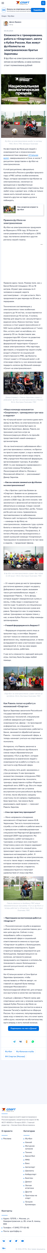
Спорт (4, 16)
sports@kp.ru (16, 1231)
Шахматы (29, 1171)
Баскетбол (30, 1156)
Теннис (28, 1152)
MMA (27, 1160)
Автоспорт (30, 1167)
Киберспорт (30, 1174)
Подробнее (38, 10)
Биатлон (29, 1178)
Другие (28, 1192)
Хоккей (28, 1142)
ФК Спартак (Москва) (15, 1056)
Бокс (27, 1163)
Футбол (11, 16)
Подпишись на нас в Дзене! (23, 1028)
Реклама (7, 1138)
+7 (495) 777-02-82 (20, 1227)
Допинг (28, 1182)
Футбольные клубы (25, 1051)
